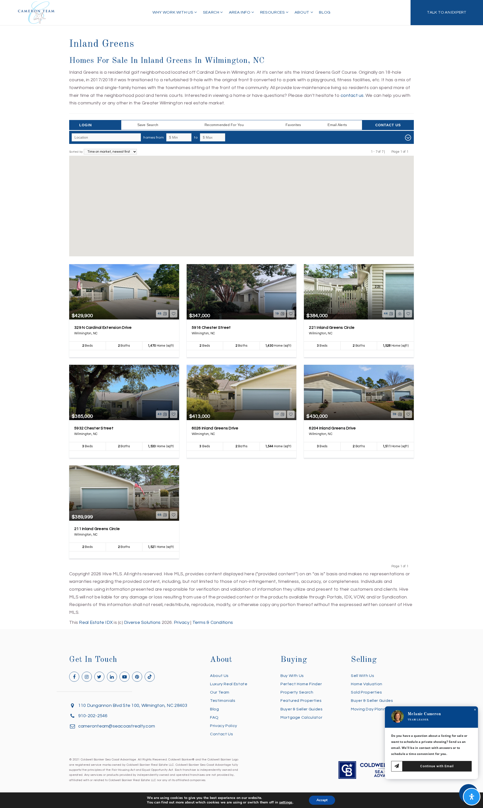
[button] (219, 224)
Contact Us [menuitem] (221, 734)
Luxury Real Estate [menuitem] (229, 684)
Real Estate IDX (96, 622)
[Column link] (447, 12)
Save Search (147, 125)
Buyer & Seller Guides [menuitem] (301, 709)
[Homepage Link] (36, 12)
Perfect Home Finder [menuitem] (301, 684)
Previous (388, 151)
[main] (241, 313)
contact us (352, 95)
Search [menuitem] (211, 12)
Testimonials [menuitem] (222, 701)
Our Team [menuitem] (219, 692)
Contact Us (388, 125)
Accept (322, 800)
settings (286, 802)
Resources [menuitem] (273, 12)
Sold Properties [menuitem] (366, 692)
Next (411, 151)
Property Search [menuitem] (296, 692)
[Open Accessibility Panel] (471, 796)
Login (85, 125)
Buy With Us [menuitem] (292, 676)
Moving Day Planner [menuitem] (370, 709)
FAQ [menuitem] (214, 717)
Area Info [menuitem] (240, 12)
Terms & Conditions (212, 622)
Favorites (293, 125)
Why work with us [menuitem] (173, 12)
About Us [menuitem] (219, 676)
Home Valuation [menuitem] (366, 684)
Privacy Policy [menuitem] (223, 726)
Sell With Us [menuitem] (362, 676)
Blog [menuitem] (325, 12)
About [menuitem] (302, 12)
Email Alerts (337, 125)
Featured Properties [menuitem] (300, 701)
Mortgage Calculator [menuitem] (301, 717)
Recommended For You (224, 125)
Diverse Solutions (142, 622)
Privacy (181, 622)
